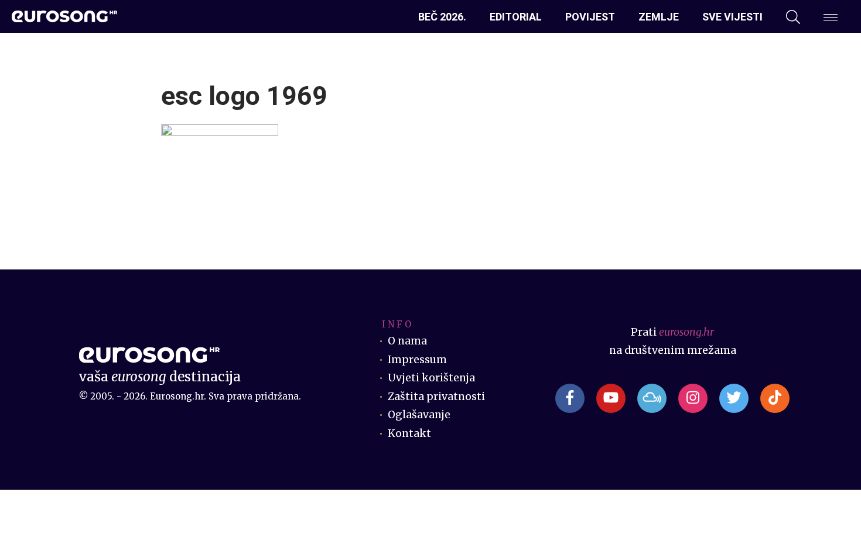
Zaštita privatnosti (436, 396)
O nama (407, 340)
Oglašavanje (419, 414)
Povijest (590, 17)
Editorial (516, 17)
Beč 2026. (442, 17)
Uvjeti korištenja (431, 377)
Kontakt (409, 433)
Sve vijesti (732, 17)
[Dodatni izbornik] (831, 17)
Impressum (417, 359)
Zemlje (658, 17)
